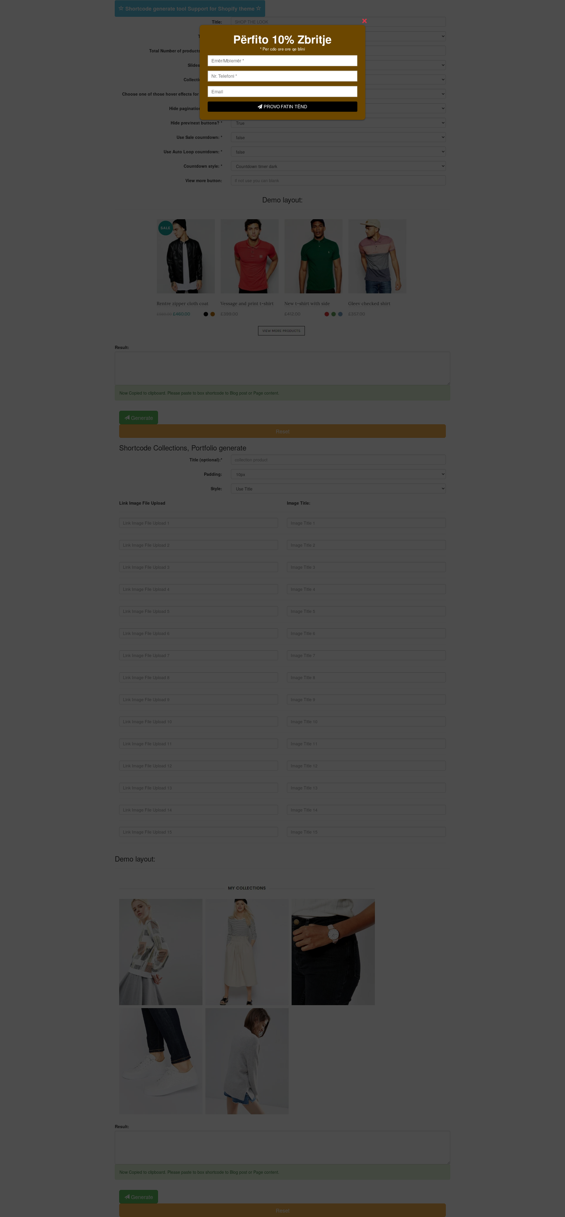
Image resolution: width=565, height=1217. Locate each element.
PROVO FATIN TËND (285, 107)
